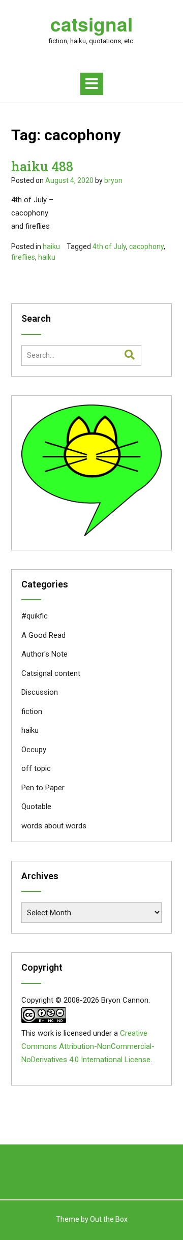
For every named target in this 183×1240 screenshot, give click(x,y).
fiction (31, 711)
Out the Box (109, 1219)
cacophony (146, 246)
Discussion (39, 692)
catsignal (91, 24)
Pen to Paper (43, 787)
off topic (36, 768)
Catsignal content (50, 673)
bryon (113, 180)
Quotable (36, 806)
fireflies (23, 257)
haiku (51, 246)
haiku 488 (42, 166)
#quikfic (34, 616)
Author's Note (44, 654)
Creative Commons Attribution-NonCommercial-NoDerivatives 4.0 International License (88, 1046)
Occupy (33, 749)
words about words (53, 825)
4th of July (109, 246)
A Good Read (43, 635)
